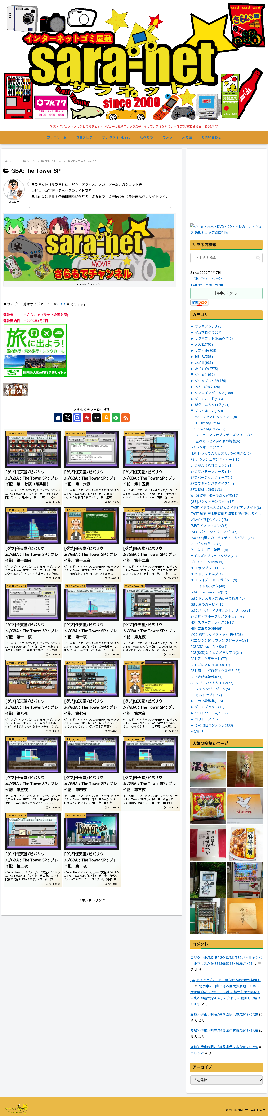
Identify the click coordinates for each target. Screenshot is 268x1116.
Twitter (196, 284)
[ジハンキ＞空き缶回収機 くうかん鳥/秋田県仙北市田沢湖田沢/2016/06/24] (208, 880)
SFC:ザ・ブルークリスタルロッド (218, 616)
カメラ (204, 362)
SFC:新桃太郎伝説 (206, 489)
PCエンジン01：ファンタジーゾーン (220, 640)
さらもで (197, 1053)
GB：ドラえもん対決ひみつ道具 (217, 598)
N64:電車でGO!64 (206, 628)
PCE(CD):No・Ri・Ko (209, 646)
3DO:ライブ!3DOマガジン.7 (213, 580)
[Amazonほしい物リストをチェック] (106, 417)
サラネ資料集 (209, 700)
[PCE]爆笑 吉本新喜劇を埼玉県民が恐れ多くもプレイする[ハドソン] (225, 516)
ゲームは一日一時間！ (209, 549)
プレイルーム (209, 410)
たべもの (206, 368)
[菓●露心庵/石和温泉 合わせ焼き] (245, 916)
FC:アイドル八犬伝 (207, 586)
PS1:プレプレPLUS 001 (210, 664)
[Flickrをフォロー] (96, 417)
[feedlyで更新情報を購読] (116, 417)
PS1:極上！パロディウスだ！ (215, 670)
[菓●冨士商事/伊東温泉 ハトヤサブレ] (245, 806)
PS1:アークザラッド (208, 658)
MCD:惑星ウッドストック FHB (216, 634)
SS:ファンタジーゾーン (210, 688)
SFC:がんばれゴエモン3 (211, 465)
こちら (62, 304)
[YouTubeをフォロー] (87, 417)
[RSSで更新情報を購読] (125, 417)
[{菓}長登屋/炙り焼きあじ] (245, 769)
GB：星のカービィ (207, 604)
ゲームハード (209, 398)
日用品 (204, 356)
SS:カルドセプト (206, 695)
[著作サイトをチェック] (58, 417)
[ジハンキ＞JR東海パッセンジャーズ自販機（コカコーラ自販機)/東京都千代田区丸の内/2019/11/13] (245, 880)
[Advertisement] (221, 195)
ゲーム (205, 374)
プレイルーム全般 (206, 561)
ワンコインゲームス (214, 392)
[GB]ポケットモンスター (212, 501)
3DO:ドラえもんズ (207, 574)
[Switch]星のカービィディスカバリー (222, 537)
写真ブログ (208, 332)
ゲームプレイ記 (210, 380)
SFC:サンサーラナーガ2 (210, 471)
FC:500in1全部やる (207, 429)
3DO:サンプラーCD (207, 568)
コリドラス (207, 719)
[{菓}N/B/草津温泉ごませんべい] (208, 843)
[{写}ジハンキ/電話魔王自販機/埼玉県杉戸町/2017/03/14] (208, 916)
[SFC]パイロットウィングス (214, 531)
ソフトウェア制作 (211, 713)
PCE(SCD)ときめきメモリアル (216, 652)
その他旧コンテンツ (214, 725)
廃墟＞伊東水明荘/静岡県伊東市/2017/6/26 (224, 1014)
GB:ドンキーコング (208, 447)
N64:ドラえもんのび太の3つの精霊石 (220, 453)
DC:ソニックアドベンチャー (213, 416)
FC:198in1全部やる (207, 423)
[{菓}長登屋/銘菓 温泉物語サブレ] (208, 769)
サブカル (205, 350)
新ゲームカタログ (212, 404)
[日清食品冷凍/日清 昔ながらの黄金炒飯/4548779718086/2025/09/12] (208, 806)
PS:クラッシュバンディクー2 (215, 459)
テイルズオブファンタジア (213, 555)
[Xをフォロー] (67, 417)
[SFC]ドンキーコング (209, 525)
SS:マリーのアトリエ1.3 (211, 682)
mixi (208, 284)
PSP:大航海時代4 (206, 676)
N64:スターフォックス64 (212, 622)
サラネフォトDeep (214, 338)
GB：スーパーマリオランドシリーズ (220, 610)
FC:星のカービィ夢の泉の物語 (215, 441)
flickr (219, 284)
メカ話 (204, 344)
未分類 (198, 731)
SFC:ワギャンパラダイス (212, 483)
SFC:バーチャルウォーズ (211, 477)
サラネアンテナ (209, 326)
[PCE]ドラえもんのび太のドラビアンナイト (225, 507)
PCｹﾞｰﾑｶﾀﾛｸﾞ (207, 386)
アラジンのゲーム (206, 543)
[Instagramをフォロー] (77, 417)
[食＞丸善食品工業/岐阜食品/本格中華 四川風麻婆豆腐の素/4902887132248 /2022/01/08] (245, 843)
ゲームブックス (209, 706)
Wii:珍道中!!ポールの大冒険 (214, 495)
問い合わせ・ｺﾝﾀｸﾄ (208, 278)
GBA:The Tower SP (208, 592)
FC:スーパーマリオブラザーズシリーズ (222, 435)
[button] (258, 257)
